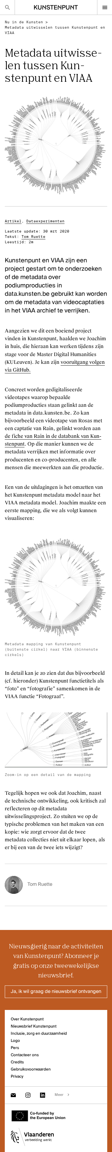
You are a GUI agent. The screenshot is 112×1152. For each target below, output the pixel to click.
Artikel (13, 221)
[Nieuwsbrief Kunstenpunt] (13, 1095)
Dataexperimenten (45, 221)
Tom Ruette (33, 236)
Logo (15, 1041)
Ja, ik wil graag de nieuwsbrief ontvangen (56, 991)
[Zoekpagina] (7, 7)
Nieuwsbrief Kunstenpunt (33, 1026)
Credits (17, 1062)
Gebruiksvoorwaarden (31, 1069)
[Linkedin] (42, 1095)
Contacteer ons (25, 1055)
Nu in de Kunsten (24, 22)
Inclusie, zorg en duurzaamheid (39, 1034)
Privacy (17, 1077)
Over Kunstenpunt (27, 1019)
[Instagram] (27, 1095)
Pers (15, 1048)
